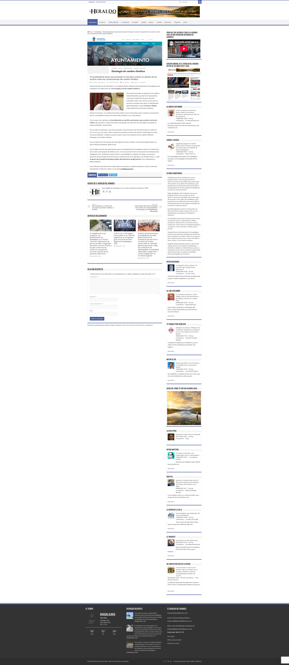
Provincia (102, 22)
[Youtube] (186, 2)
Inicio (91, 32)
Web (91, 311)
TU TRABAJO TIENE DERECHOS (176, 324)
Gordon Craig (189, 273)
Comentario (94, 277)
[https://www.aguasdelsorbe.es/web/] (159, 11)
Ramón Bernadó (190, 304)
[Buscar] (200, 2)
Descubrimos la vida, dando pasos (187, 540)
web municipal (96, 132)
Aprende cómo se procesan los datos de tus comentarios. (134, 325)
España (143, 22)
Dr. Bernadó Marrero (192, 120)
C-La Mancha (125, 22)
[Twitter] (184, 2)
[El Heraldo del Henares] (102, 11)
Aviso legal (170, 636)
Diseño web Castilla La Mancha (192, 661)
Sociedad (135, 22)
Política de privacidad (174, 640)
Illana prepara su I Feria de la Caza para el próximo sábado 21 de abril (103, 207)
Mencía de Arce (190, 154)
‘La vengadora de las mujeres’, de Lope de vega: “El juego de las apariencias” (186, 267)
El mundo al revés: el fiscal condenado (188, 434)
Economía (167, 22)
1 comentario (193, 457)
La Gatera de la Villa (191, 519)
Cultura (151, 22)
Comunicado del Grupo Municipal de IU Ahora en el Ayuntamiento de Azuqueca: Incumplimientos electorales (146, 208)
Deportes (177, 22)
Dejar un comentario (140, 82)
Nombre (93, 297)
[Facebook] (182, 2)
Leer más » (171, 132)
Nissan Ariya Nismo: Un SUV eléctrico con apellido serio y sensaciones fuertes (187, 365)
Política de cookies (173, 643)
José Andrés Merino (191, 371)
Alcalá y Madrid (113, 22)
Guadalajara (93, 22)
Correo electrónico (96, 304)
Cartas (185, 22)
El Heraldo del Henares (98, 82)
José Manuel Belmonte (192, 544)
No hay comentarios (187, 578)
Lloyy (187, 438)
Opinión (159, 22)
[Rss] (180, 2)
